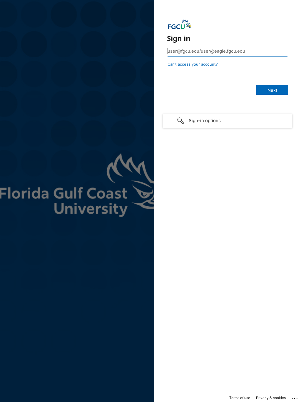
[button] (227, 121)
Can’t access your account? (193, 64)
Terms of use (239, 398)
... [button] (295, 397)
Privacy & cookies (271, 398)
